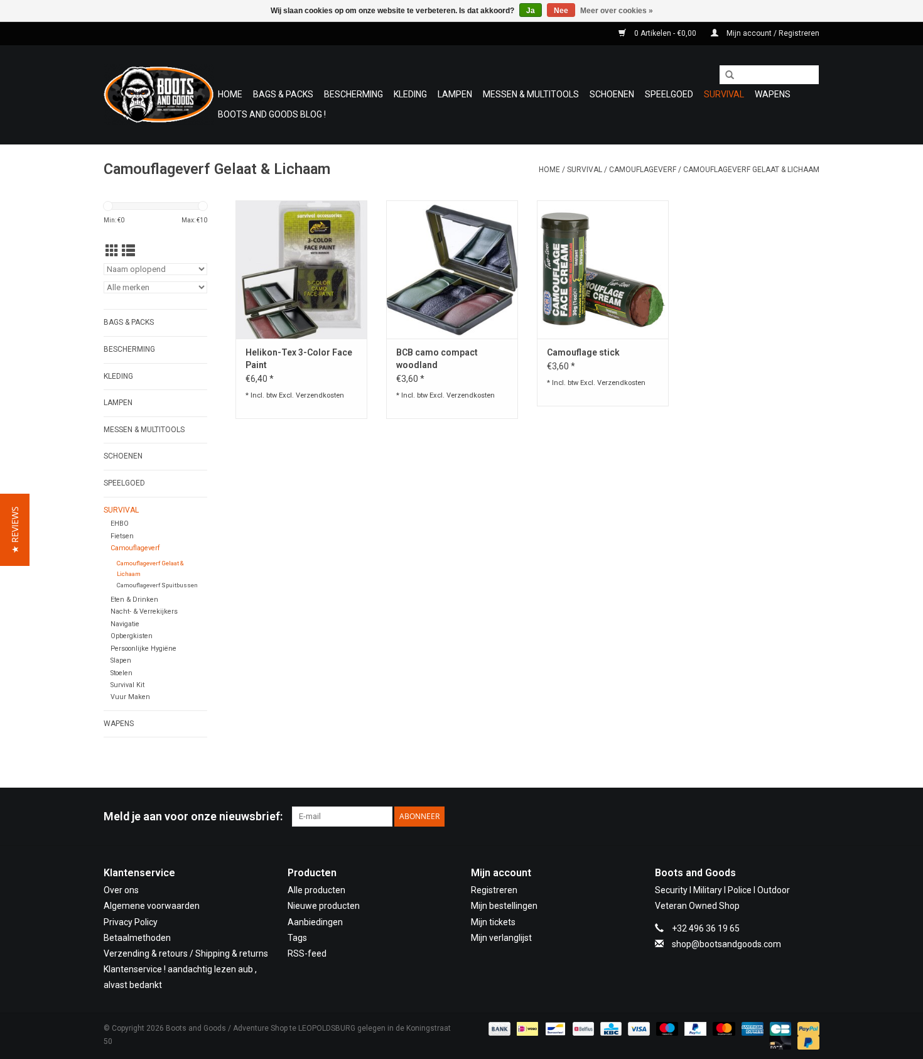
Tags (297, 938)
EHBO (120, 523)
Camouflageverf (642, 169)
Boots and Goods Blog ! (272, 114)
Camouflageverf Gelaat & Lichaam (751, 169)
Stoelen (121, 673)
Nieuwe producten (324, 906)
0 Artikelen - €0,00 (665, 33)
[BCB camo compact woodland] (452, 269)
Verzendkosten (320, 395)
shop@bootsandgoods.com (726, 944)
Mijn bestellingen (504, 906)
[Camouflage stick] (603, 269)
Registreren (494, 890)
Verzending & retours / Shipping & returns (186, 953)
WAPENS (773, 94)
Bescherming (353, 94)
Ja (530, 10)
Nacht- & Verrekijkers (144, 611)
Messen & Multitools (531, 94)
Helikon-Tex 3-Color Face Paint (299, 358)
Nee (561, 10)
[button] (15, 530)
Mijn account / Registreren (772, 33)
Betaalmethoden (137, 938)
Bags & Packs (283, 94)
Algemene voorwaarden (152, 906)
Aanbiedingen (315, 922)
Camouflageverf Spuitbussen (157, 585)
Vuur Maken (130, 697)
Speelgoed (669, 94)
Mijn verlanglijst (501, 938)
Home (230, 94)
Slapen (121, 660)
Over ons (121, 890)
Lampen (455, 94)
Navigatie (125, 624)
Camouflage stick (583, 352)
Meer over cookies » (616, 10)
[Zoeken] (725, 75)
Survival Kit (127, 685)
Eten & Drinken (134, 599)
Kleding (410, 94)
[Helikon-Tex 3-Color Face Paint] (301, 269)
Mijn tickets (493, 922)
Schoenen (612, 94)
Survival (724, 94)
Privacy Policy (131, 922)
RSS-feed (307, 953)
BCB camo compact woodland (437, 358)
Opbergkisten (132, 636)
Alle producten (316, 890)
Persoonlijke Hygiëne (143, 648)
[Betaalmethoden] (498, 1028)
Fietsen (122, 536)
